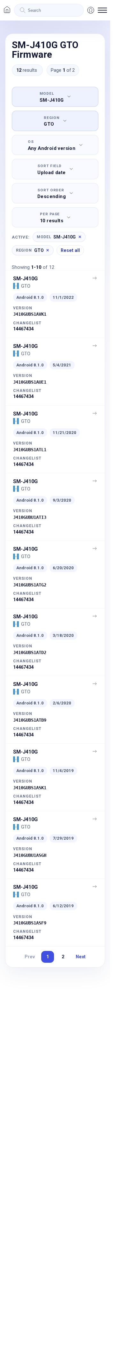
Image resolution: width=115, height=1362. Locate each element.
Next (81, 957)
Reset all (70, 250)
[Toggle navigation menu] (102, 10)
